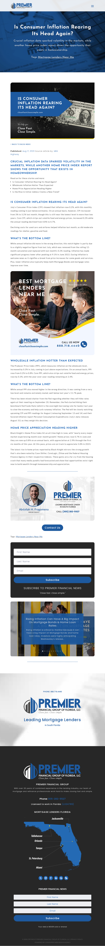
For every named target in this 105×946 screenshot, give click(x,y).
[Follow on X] (41, 878)
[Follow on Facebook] (51, 878)
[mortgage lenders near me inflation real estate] (52, 138)
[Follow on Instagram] (46, 878)
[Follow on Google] (61, 878)
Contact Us (52, 527)
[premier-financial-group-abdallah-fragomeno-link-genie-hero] (52, 520)
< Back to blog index (20, 144)
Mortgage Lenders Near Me (56, 57)
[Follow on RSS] (66, 878)
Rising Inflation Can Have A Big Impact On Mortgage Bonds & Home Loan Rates (52, 622)
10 (62, 651)
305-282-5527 (57, 798)
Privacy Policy (77, 939)
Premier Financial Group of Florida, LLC (53, 939)
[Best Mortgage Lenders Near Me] (52, 354)
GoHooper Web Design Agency (57, 942)
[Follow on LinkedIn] (56, 878)
